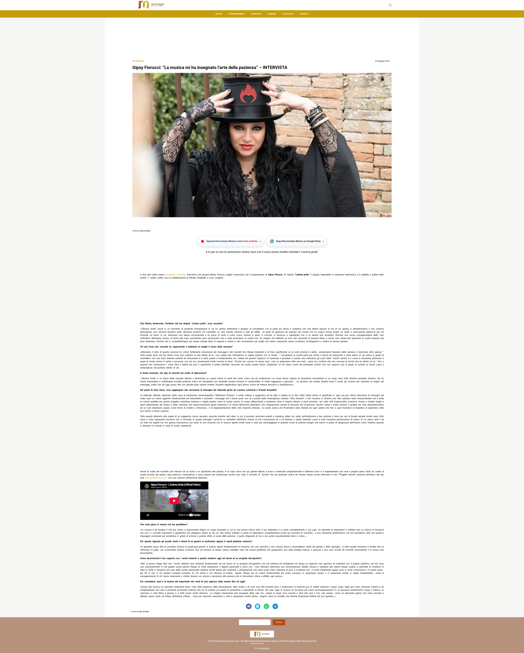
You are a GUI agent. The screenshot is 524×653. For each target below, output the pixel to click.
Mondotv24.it (265, 648)
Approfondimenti (237, 14)
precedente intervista (175, 274)
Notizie (218, 14)
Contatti (304, 14)
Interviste (256, 14)
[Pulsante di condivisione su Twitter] (257, 606)
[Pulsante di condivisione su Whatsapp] (266, 606)
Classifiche (288, 14)
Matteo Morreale (269, 643)
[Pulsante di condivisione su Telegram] (275, 606)
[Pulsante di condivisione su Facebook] (248, 606)
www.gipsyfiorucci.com (156, 477)
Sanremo (272, 14)
